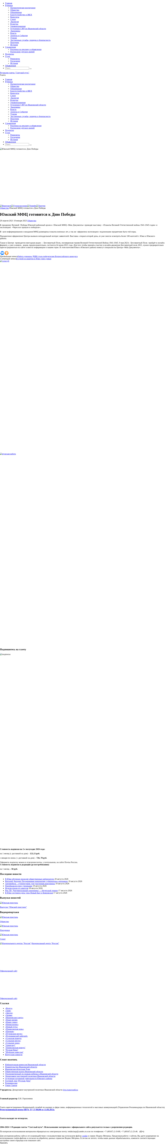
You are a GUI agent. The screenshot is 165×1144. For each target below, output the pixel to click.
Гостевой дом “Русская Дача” (18, 1081)
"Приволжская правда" (15, 1048)
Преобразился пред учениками (18, 886)
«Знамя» (9, 1015)
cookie (85, 1136)
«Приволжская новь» (14, 1029)
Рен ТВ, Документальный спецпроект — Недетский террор (31, 890)
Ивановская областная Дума (17, 1069)
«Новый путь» (11, 1027)
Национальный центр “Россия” (45, 943)
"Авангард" (10, 1045)
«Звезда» (9, 1013)
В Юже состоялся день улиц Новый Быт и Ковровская (29, 893)
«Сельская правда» (13, 1038)
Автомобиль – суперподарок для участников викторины (30, 884)
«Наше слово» (11, 1022)
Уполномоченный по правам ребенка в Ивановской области (31, 1074)
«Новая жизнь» (12, 1024)
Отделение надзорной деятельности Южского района (28, 1078)
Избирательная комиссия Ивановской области (25, 1065)
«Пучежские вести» (14, 1034)
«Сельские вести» (13, 1041)
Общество (4, 208)
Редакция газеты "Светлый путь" (14, 73)
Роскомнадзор (11, 1083)
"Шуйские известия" (14, 1052)
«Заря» (8, 1011)
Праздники (5, 930)
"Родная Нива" (11, 1050)
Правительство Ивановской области (21, 1067)
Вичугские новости (13, 1054)
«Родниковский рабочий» (16, 1036)
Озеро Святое (11, 1085)
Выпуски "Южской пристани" (13, 907)
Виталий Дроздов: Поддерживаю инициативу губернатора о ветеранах (36, 881)
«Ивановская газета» (14, 1017)
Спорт (3, 939)
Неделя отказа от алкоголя (16, 888)
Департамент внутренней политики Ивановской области (30, 1076)
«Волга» (9, 1008)
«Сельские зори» (12, 1043)
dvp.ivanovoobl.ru (70, 1090)
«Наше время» (11, 1020)
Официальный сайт (8, 971)
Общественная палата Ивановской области (24, 1071)
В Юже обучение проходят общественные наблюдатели (29, 879)
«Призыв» (9, 1031)
